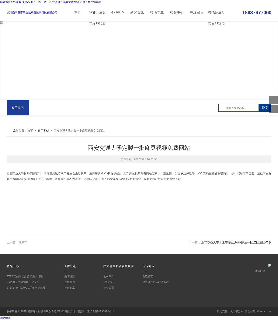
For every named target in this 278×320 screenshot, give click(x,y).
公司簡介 (108, 276)
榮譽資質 (108, 287)
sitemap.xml (264, 311)
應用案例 (18, 107)
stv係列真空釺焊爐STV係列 (23, 282)
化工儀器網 (236, 311)
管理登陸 (250, 311)
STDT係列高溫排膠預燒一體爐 (25, 276)
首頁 (77, 12)
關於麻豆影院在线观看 (97, 16)
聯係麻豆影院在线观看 (216, 16)
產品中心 (117, 12)
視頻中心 (177, 12)
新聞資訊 (137, 12)
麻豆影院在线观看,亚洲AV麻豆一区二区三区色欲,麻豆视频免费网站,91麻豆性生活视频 (50, 1)
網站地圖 (5, 317)
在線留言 (196, 12)
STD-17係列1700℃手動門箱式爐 (26, 287)
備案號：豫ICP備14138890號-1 (95, 311)
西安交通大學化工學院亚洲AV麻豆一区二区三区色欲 (236, 242)
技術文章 (157, 12)
